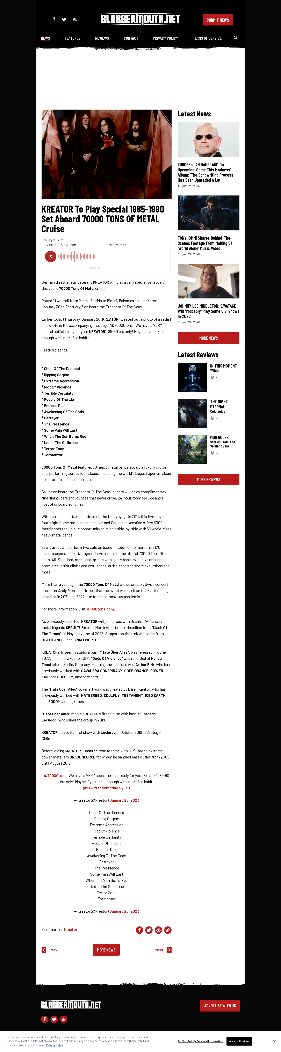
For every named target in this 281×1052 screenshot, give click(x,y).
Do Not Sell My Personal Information (200, 1041)
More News (106, 949)
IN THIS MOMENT (223, 366)
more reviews (208, 479)
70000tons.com (100, 609)
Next (159, 949)
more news (208, 338)
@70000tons (55, 775)
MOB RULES (219, 437)
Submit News (218, 20)
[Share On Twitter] (149, 930)
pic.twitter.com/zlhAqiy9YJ (106, 787)
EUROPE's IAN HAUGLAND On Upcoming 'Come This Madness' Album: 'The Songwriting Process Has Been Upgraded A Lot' (205, 172)
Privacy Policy (165, 37)
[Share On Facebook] (139, 930)
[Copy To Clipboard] (168, 930)
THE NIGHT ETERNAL (219, 404)
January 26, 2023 (124, 800)
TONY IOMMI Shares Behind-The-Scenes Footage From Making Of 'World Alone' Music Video (205, 243)
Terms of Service (207, 37)
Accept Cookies (239, 1041)
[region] (140, 1041)
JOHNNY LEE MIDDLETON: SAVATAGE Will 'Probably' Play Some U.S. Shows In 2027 (208, 311)
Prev (53, 949)
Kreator (70, 929)
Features (72, 37)
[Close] (274, 1041)
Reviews (102, 37)
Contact (131, 37)
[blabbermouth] (140, 23)
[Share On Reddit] (158, 930)
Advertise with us (220, 1005)
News (45, 37)
